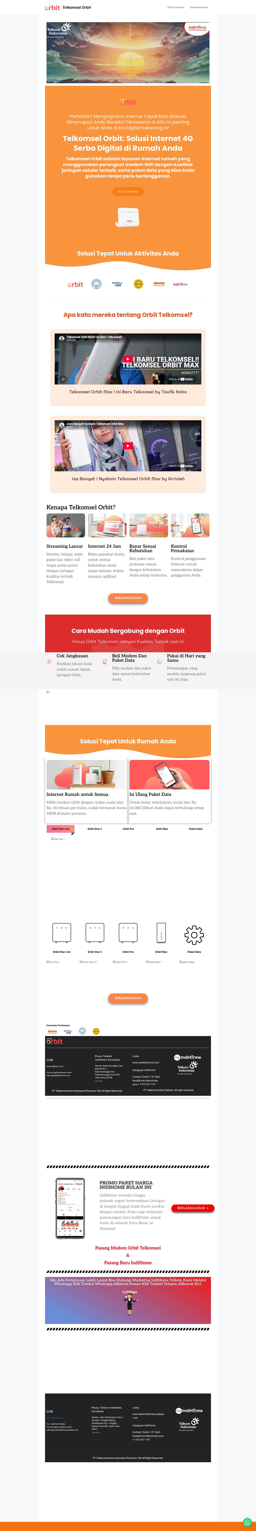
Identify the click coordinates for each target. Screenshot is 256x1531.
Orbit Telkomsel (176, 7)
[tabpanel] (128, 875)
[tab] (61, 829)
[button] (247, 1522)
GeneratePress (147, 1526)
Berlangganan (128, 598)
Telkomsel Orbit (76, 7)
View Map (99, 1081)
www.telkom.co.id (55, 1418)
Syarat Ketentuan (199, 7)
